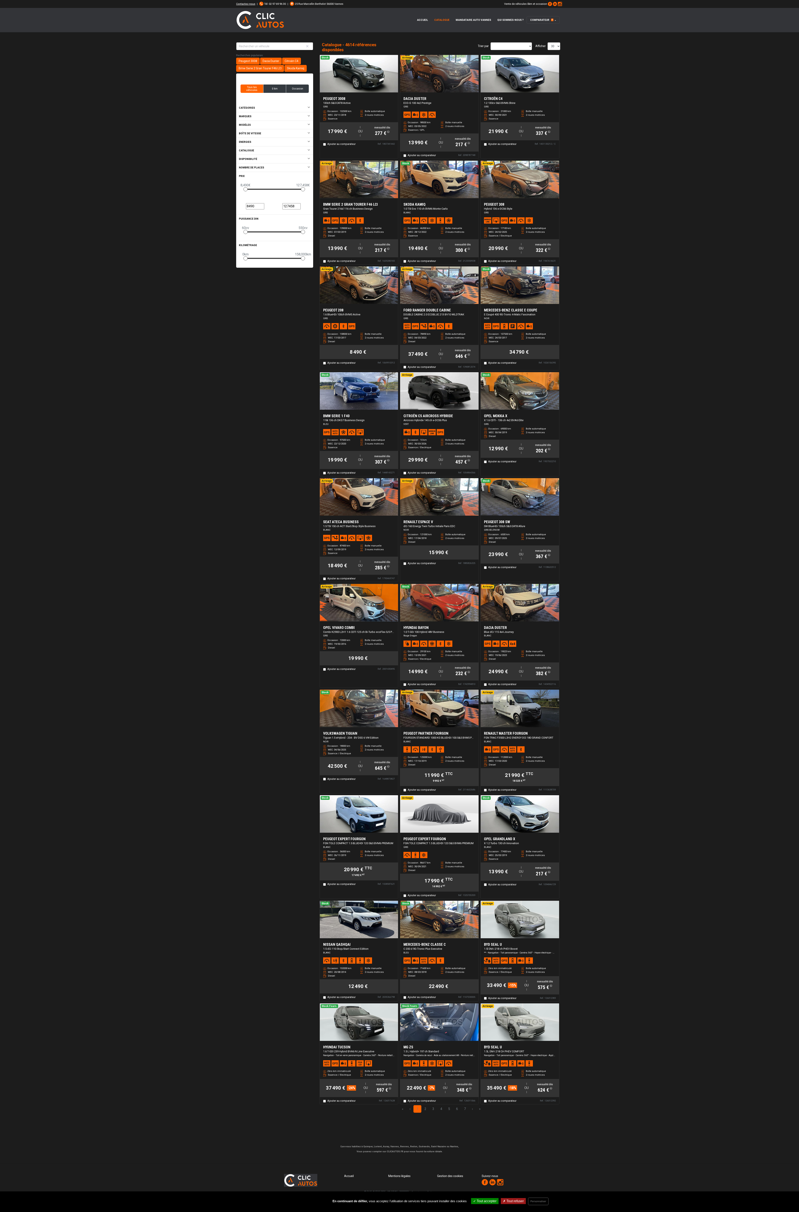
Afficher (540, 46)
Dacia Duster (271, 61)
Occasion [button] (297, 88)
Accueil (422, 20)
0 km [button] (275, 88)
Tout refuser (515, 1201)
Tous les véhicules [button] (251, 89)
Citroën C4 (291, 61)
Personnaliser (538, 1201)
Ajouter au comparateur (341, 144)
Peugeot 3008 (248, 61)
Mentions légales (399, 1176)
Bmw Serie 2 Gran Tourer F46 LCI (260, 68)
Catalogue (441, 20)
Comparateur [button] (541, 20)
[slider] (245, 189)
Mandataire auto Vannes (473, 20)
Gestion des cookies (450, 1176)
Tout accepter (486, 1201)
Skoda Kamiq (295, 68)
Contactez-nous (245, 3)
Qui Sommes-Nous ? (510, 20)
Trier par (483, 46)
